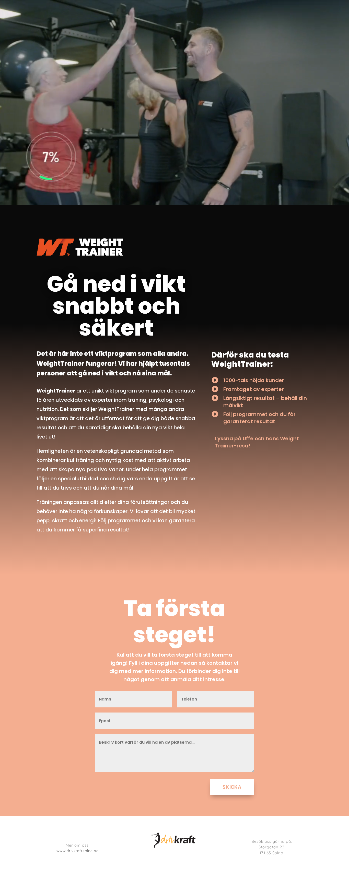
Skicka (232, 787)
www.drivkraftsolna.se (77, 851)
